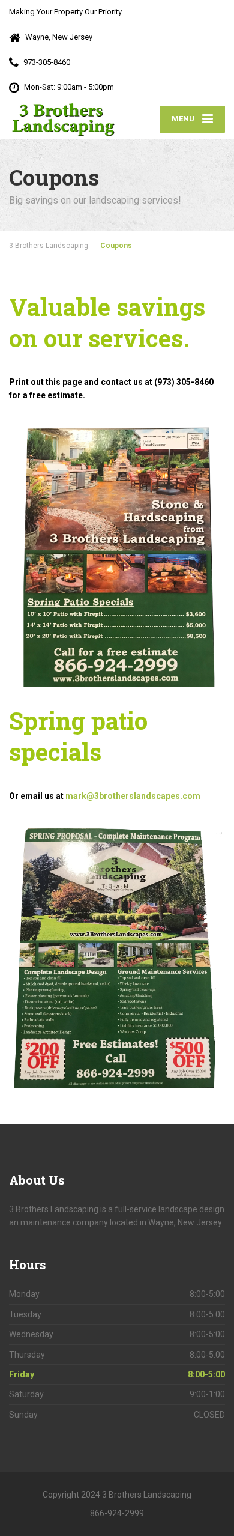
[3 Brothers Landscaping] (63, 119)
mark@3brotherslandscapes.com (132, 796)
